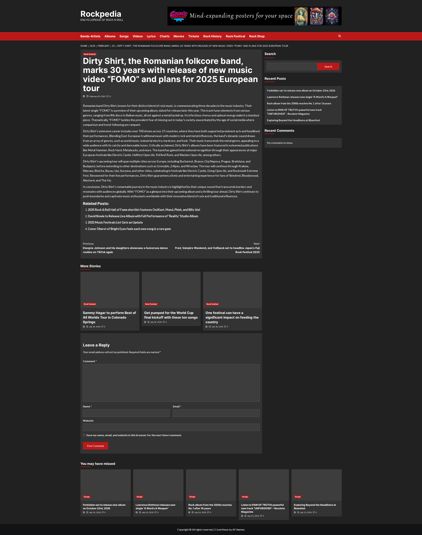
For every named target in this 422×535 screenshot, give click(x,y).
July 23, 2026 (253, 516)
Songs (124, 36)
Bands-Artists (90, 36)
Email (177, 406)
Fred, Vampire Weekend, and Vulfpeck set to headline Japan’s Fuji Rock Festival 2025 (217, 248)
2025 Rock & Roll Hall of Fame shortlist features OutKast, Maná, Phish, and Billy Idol (144, 209)
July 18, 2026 (94, 327)
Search (270, 54)
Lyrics (151, 36)
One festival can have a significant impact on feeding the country (232, 317)
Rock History (212, 36)
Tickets (193, 36)
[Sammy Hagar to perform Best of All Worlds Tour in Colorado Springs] (109, 290)
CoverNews (221, 529)
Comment (90, 361)
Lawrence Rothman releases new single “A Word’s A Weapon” (302, 96)
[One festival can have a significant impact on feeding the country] (232, 290)
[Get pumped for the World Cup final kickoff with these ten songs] (171, 290)
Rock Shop (257, 36)
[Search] (340, 36)
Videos (138, 36)
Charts (164, 36)
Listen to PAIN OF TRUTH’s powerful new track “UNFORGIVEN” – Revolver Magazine (294, 111)
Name (87, 406)
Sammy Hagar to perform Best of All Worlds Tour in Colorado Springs (109, 317)
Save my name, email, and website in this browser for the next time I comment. (134, 435)
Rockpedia (100, 14)
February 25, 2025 (97, 96)
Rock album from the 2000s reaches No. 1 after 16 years (299, 103)
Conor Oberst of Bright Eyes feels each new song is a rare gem (129, 229)
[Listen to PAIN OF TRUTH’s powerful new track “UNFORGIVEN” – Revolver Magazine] (264, 485)
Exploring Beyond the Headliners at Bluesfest (293, 120)
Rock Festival (235, 36)
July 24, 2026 (95, 512)
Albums (110, 36)
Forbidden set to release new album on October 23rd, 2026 (301, 90)
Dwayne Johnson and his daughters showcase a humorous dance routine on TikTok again (125, 248)
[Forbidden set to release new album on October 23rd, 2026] (105, 485)
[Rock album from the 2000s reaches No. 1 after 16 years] (211, 485)
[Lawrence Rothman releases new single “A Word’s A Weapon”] (158, 485)
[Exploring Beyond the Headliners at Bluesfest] (316, 485)
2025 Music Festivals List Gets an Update (115, 222)
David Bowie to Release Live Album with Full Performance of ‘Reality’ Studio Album (143, 216)
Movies (179, 36)
